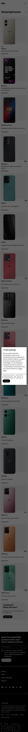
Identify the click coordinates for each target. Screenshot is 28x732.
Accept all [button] (6, 381)
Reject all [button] (19, 376)
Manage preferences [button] (8, 376)
